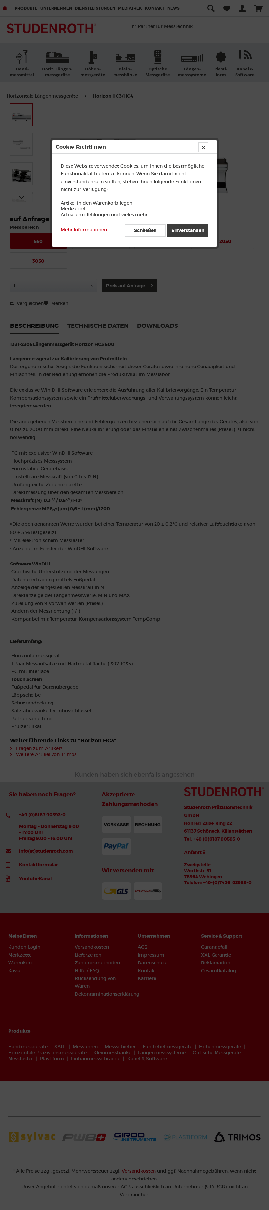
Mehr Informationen (84, 230)
